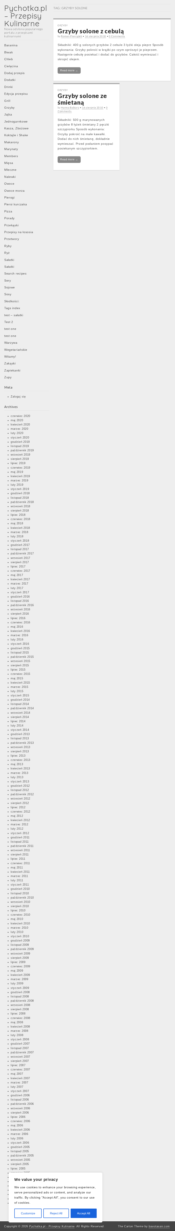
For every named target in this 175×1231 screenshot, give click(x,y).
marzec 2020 (19, 428)
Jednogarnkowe (16, 121)
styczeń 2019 (20, 489)
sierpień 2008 (20, 1009)
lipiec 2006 (18, 1117)
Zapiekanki (12, 370)
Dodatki (10, 80)
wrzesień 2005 (20, 1159)
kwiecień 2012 (20, 820)
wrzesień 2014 (20, 712)
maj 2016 (17, 626)
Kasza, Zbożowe (16, 128)
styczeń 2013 (20, 781)
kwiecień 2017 (20, 579)
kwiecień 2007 (20, 1078)
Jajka (8, 114)
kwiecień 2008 (20, 1026)
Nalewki (10, 176)
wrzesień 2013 (20, 747)
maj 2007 (17, 1073)
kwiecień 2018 (20, 527)
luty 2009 (17, 983)
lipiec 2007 (18, 1065)
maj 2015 (17, 678)
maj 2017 (17, 575)
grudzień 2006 (20, 1095)
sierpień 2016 (20, 613)
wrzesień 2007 (20, 1056)
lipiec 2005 (18, 1168)
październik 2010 (22, 897)
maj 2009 (17, 970)
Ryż (7, 252)
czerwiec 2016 (20, 622)
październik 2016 (22, 605)
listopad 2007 (20, 1048)
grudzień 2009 (20, 940)
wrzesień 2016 (20, 609)
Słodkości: (11, 301)
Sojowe (9, 287)
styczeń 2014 (20, 729)
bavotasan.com (159, 1226)
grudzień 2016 (20, 596)
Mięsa (8, 163)
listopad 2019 (20, 446)
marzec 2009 (19, 979)
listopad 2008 (20, 996)
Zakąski (10, 363)
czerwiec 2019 (20, 467)
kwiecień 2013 (20, 768)
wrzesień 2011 (20, 850)
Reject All (56, 1213)
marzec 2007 (19, 1082)
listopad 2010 (20, 893)
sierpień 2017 (20, 562)
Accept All (83, 1213)
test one (10, 328)
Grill (7, 100)
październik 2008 (22, 1000)
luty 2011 (17, 880)
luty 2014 (17, 725)
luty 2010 (17, 932)
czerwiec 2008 (20, 1018)
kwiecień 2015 (20, 682)
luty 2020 (17, 433)
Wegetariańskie (15, 349)
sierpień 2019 (20, 459)
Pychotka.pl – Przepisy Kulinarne (25, 15)
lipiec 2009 (18, 962)
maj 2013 (17, 764)
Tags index (12, 308)
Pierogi (9, 197)
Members (11, 156)
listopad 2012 (20, 790)
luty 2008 (17, 1035)
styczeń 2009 (20, 988)
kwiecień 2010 (20, 923)
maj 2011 (17, 867)
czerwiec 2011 (20, 863)
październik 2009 (22, 949)
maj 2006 (17, 1125)
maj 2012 (17, 815)
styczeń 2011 (20, 884)
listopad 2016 (20, 600)
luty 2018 (17, 536)
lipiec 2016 (18, 618)
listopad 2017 (20, 549)
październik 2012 (22, 794)
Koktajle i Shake (16, 135)
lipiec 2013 (18, 755)
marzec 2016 (19, 635)
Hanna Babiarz (70, 107)
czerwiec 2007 (20, 1069)
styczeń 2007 (20, 1091)
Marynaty (11, 149)
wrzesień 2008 (20, 1005)
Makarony (11, 142)
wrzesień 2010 (20, 902)
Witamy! (10, 356)
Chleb (8, 59)
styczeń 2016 (20, 643)
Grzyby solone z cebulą (91, 31)
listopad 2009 (20, 944)
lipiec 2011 (18, 858)
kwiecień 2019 (20, 476)
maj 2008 (17, 1022)
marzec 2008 (19, 1030)
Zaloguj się (18, 396)
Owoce (9, 183)
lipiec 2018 (18, 514)
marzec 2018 (19, 532)
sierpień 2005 (20, 1164)
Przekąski (11, 225)
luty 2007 (17, 1086)
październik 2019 (22, 450)
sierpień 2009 (20, 957)
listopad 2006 (20, 1099)
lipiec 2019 (18, 463)
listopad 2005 (20, 1151)
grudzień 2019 (20, 441)
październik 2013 (22, 742)
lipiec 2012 (18, 807)
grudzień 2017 (20, 545)
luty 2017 (17, 588)
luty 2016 (17, 639)
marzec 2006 (19, 1134)
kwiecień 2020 (20, 424)
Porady (9, 218)
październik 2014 (22, 708)
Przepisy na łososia (18, 232)
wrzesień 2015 (20, 661)
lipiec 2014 (18, 721)
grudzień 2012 (20, 785)
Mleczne (10, 169)
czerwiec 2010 (20, 914)
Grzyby (9, 107)
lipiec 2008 (18, 1013)
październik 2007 (22, 1052)
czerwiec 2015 (20, 674)
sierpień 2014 (20, 717)
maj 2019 (17, 472)
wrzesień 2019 (20, 454)
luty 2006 (17, 1138)
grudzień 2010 (20, 888)
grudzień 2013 (20, 734)
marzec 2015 (19, 687)
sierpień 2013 (20, 751)
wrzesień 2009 (20, 953)
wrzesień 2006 (20, 1108)
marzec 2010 (19, 927)
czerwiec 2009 (20, 966)
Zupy (8, 377)
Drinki (8, 87)
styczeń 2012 (20, 833)
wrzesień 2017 (20, 558)
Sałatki (9, 260)
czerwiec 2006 (20, 1121)
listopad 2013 (20, 738)
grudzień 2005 (20, 1147)
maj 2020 (17, 420)
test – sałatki (13, 315)
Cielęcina (11, 66)
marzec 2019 (19, 480)
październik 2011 (22, 846)
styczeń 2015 (20, 695)
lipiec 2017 (18, 566)
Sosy (8, 294)
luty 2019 (17, 484)
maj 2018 (17, 523)
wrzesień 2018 (20, 506)
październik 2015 (22, 656)
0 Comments (117, 36)
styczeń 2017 (20, 592)
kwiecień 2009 (20, 975)
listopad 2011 (20, 841)
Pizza (8, 211)
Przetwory (11, 239)
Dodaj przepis (14, 73)
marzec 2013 (19, 773)
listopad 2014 (20, 704)
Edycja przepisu (16, 93)
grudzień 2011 (20, 837)
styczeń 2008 (20, 1039)
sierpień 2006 (20, 1112)
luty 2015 (17, 691)
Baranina (11, 45)
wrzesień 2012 (20, 798)
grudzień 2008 (20, 992)
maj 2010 (17, 919)
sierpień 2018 (20, 510)
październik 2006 (22, 1103)
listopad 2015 (20, 652)
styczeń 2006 (20, 1142)
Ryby (8, 246)
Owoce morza (14, 190)
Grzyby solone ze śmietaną (82, 99)
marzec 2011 (19, 876)
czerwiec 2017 (20, 570)
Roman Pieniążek (71, 36)
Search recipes (15, 273)
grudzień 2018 (20, 493)
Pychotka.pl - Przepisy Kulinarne (51, 1226)
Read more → (69, 70)
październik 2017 (22, 553)
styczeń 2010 (20, 936)
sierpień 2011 (20, 854)
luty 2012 (17, 828)
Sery (7, 280)
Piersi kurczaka (15, 204)
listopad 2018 (20, 497)
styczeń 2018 (20, 540)
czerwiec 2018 (20, 519)
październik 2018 (22, 502)
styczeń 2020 (20, 437)
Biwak (8, 52)
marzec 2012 (19, 824)
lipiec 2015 (18, 669)
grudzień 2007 (20, 1043)
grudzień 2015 (20, 648)
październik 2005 (22, 1155)
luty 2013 (17, 777)
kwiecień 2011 (20, 871)
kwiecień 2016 (20, 631)
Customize (28, 1213)
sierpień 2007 (20, 1061)
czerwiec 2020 (20, 416)
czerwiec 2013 (20, 760)
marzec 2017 (19, 583)
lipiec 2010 (18, 910)
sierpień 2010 (20, 906)
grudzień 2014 (20, 699)
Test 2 (8, 322)
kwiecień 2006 (20, 1129)
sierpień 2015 (20, 665)
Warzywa (11, 342)
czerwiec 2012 (20, 811)
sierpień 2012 (20, 803)
